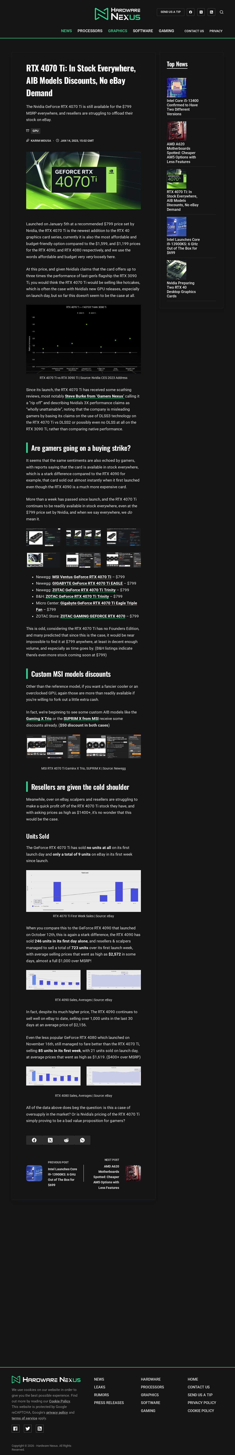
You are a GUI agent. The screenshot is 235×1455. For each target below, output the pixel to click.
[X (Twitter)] (201, 12)
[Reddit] (66, 1140)
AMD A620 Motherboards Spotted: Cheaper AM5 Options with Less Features (181, 153)
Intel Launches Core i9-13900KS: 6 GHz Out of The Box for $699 (183, 246)
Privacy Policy (222, 31)
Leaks (99, 1387)
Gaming (166, 31)
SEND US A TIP (171, 12)
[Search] (221, 12)
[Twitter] (28, 1428)
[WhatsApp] (82, 1140)
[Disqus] (117, 1284)
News (66, 31)
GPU (36, 131)
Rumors (101, 1395)
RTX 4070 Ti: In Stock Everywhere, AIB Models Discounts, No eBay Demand (183, 201)
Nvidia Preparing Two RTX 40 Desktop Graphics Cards (181, 290)
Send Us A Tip (200, 1395)
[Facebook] (190, 12)
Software (143, 31)
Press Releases (109, 1403)
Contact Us (194, 31)
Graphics (117, 31)
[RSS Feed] (40, 1428)
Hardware (151, 1379)
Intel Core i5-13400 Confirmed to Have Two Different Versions (183, 107)
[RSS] (211, 12)
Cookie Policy (201, 1411)
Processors (90, 31)
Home (193, 1379)
